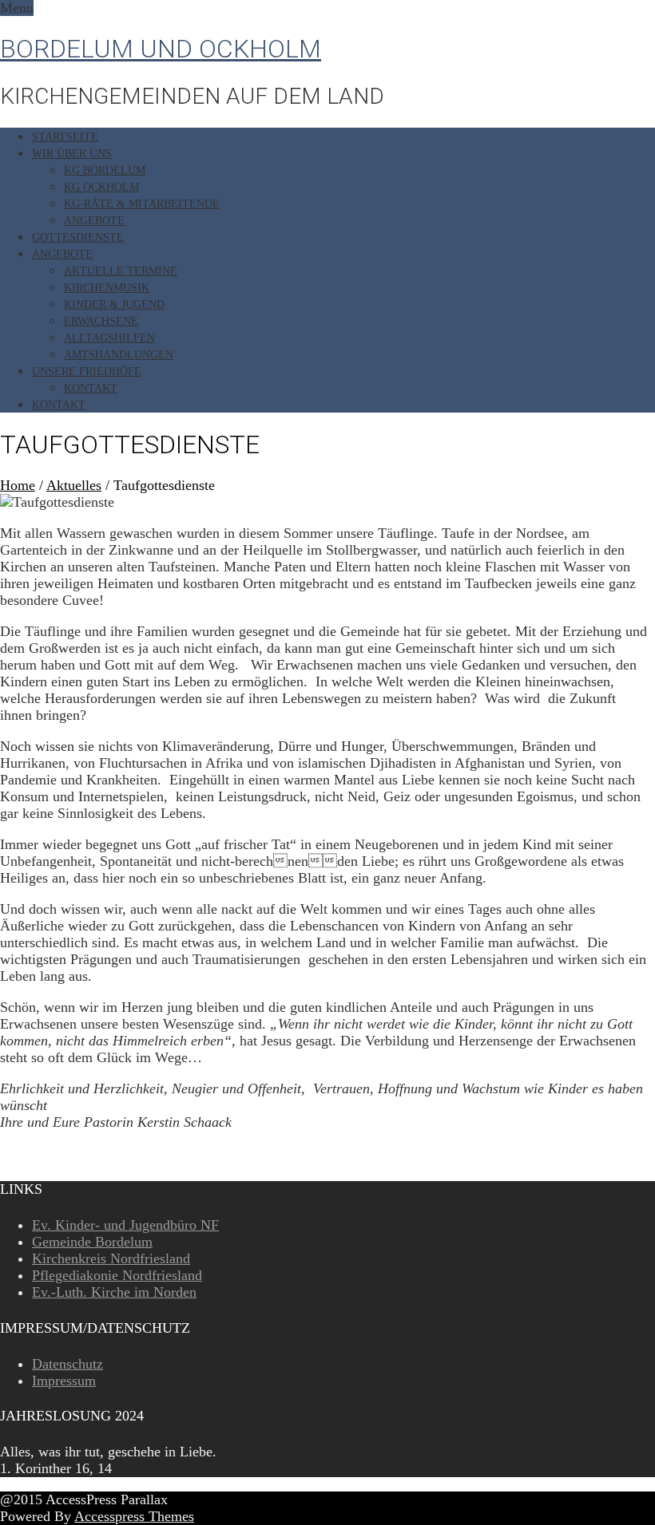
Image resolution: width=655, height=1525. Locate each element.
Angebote (94, 221)
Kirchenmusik (106, 288)
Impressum (64, 1381)
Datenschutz (67, 1364)
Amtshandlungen (118, 355)
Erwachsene (101, 321)
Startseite (65, 137)
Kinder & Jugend (114, 304)
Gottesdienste (78, 237)
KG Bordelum (104, 170)
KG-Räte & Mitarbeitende (142, 204)
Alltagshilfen (109, 338)
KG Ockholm (101, 187)
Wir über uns (72, 154)
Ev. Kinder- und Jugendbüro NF (125, 1225)
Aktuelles (73, 485)
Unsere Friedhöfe (86, 371)
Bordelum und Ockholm (160, 49)
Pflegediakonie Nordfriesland (117, 1275)
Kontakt (90, 388)
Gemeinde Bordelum (92, 1242)
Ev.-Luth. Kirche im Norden (114, 1292)
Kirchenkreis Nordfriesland (111, 1258)
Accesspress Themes (134, 1516)
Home (17, 485)
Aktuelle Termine (120, 271)
